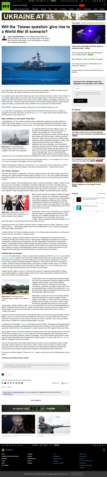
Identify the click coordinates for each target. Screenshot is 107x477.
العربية (3, 1)
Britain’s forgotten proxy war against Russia (86, 184)
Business (43, 9)
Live (55, 454)
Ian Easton (10, 258)
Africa (55, 9)
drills (48, 299)
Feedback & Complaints (85, 465)
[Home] (6, 6)
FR (15, 1)
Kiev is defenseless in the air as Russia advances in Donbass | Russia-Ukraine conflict (56, 5)
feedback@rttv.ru (8, 394)
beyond (48, 159)
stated (66, 148)
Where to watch (58, 458)
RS (18, 1)
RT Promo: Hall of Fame (85, 460)
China (4, 387)
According (5, 256)
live (82, 5)
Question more (20, 5)
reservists (48, 265)
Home (4, 22)
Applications (57, 456)
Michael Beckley (56, 256)
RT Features (63, 9)
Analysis (71, 9)
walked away (21, 333)
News (3, 454)
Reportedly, (25, 123)
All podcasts (101, 193)
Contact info (82, 463)
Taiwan (9, 387)
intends (47, 211)
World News (35, 9)
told (35, 232)
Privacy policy (83, 456)
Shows (95, 9)
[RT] (31, 1)
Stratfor (44, 175)
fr (16, 445)
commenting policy (18, 392)
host (51, 133)
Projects (102, 9)
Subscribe (80, 101)
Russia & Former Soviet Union (21, 9)
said (32, 352)
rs (18, 445)
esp (7, 445)
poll (24, 271)
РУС (10, 1)
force (66, 288)
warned (36, 165)
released (24, 324)
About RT (81, 458)
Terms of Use (82, 454)
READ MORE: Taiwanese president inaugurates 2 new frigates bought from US (30, 107)
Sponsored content (59, 463)
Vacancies (82, 467)
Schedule (56, 460)
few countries (64, 337)
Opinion (79, 9)
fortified (58, 189)
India (50, 9)
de (13, 445)
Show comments (36, 400)
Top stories (76, 23)
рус (10, 445)
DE (13, 1)
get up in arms (38, 113)
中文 (21, 1)
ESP (7, 1)
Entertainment (87, 9)
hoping (29, 305)
